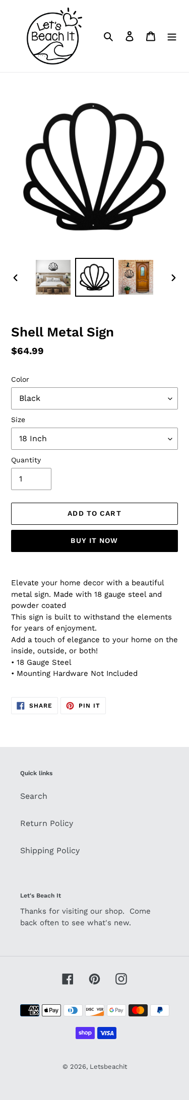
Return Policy (46, 823)
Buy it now (94, 540)
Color (20, 379)
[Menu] (171, 36)
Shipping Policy (50, 850)
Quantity (26, 460)
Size (18, 420)
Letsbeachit (108, 1066)
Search (33, 796)
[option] (53, 277)
